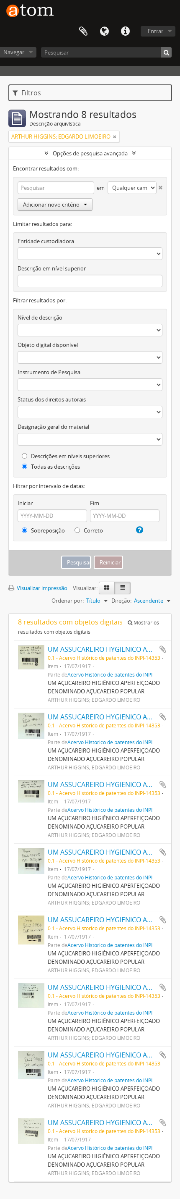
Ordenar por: (67, 600)
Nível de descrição (40, 317)
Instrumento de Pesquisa (49, 372)
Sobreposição (47, 530)
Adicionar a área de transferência (163, 649)
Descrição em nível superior (52, 268)
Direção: (121, 600)
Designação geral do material (53, 426)
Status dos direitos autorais (52, 399)
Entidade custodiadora (46, 241)
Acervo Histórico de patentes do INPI (109, 674)
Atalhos (125, 31)
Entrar (155, 31)
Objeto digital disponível (48, 345)
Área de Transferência (83, 31)
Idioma (104, 31)
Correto (92, 530)
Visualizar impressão (41, 588)
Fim (94, 503)
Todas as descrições (55, 466)
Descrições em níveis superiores (70, 456)
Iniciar (25, 503)
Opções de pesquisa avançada (90, 153)
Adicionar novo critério (51, 204)
